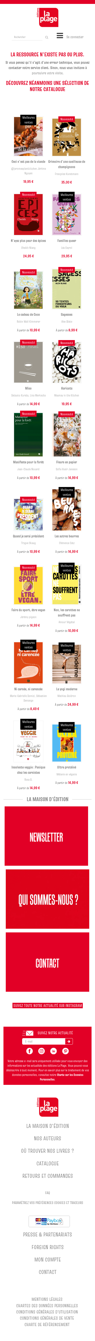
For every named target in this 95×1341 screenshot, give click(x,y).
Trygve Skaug (28, 543)
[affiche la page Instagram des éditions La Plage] (41, 1050)
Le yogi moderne (66, 688)
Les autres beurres (67, 536)
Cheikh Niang (28, 248)
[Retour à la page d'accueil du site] (47, 17)
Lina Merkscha (38, 395)
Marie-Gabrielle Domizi (22, 696)
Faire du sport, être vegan (28, 609)
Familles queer (66, 240)
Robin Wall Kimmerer (28, 321)
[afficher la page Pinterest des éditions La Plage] (65, 1050)
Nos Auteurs (47, 1138)
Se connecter (74, 36)
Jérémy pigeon (28, 617)
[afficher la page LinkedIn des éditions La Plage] (53, 1050)
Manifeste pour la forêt (28, 461)
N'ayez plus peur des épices (28, 240)
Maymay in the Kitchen (66, 395)
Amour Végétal (67, 622)
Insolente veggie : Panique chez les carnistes (28, 770)
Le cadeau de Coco (28, 314)
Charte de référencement (47, 1324)
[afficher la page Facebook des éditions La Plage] (29, 1050)
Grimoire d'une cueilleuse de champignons (66, 164)
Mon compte (47, 1259)
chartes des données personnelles (47, 1306)
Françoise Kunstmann (66, 174)
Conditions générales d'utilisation (47, 1312)
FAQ (47, 1192)
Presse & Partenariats (47, 1234)
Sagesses (66, 314)
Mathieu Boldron (66, 696)
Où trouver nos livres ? (47, 1151)
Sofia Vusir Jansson (66, 469)
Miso (28, 388)
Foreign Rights (48, 1247)
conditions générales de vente (47, 1318)
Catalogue (47, 1163)
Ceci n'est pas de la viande (28, 161)
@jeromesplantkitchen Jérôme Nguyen (28, 170)
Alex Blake (66, 321)
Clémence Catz (66, 543)
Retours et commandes (47, 1176)
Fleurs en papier (66, 461)
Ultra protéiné (66, 767)
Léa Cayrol (66, 248)
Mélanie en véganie (66, 774)
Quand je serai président (28, 536)
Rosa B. (28, 779)
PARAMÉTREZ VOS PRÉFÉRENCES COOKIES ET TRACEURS (47, 1202)
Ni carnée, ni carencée (28, 688)
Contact (47, 1272)
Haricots (66, 388)
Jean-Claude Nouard (28, 469)
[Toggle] (59, 35)
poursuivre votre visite (47, 72)
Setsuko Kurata (19, 395)
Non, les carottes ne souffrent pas (67, 612)
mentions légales (47, 1299)
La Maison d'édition (47, 1126)
